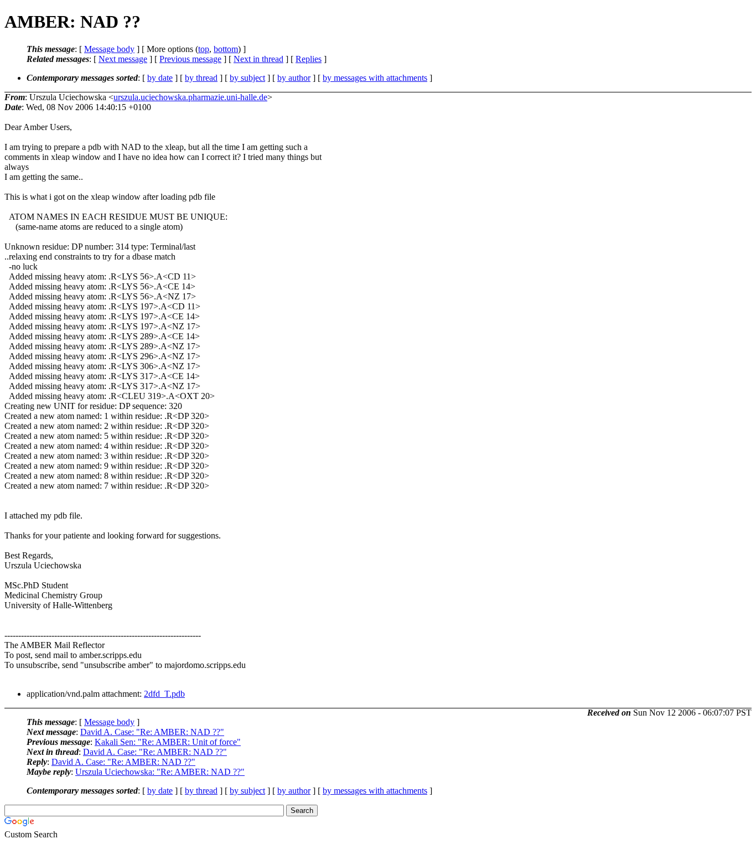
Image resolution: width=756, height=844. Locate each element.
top (203, 49)
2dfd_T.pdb (164, 693)
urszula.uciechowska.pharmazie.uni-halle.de (190, 97)
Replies (309, 59)
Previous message (190, 59)
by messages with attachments (375, 77)
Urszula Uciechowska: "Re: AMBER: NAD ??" (160, 771)
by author (293, 77)
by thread (201, 77)
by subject (247, 77)
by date (160, 77)
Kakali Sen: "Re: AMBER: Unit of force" (168, 742)
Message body (109, 49)
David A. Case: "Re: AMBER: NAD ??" (152, 732)
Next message (123, 59)
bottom (226, 49)
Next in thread (258, 59)
